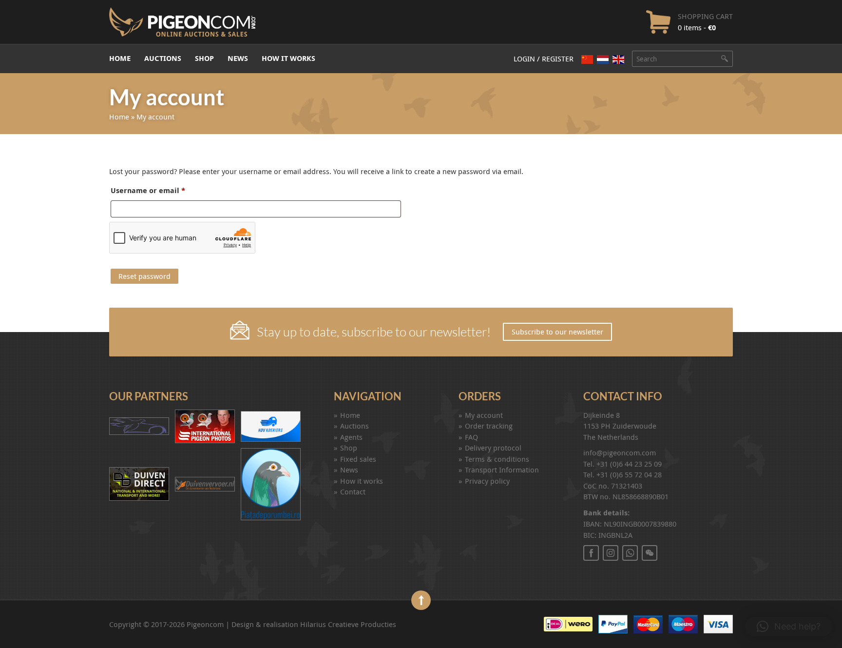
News (238, 58)
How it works (288, 58)
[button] (788, 626)
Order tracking (489, 426)
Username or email (169, 191)
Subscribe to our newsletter (557, 331)
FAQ (471, 437)
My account (484, 415)
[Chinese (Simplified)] (587, 58)
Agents (351, 437)
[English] (618, 59)
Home (120, 58)
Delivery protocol (493, 447)
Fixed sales (358, 459)
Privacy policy (487, 481)
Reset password (144, 276)
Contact (352, 491)
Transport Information (502, 469)
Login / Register (544, 58)
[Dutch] (603, 58)
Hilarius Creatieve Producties (348, 624)
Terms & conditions (497, 459)
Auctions (162, 58)
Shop (204, 58)
